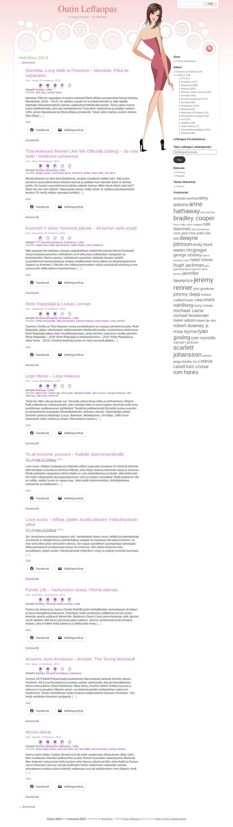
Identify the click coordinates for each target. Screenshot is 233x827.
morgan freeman (116, 393)
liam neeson (99, 393)
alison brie (41, 393)
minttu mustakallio (45, 320)
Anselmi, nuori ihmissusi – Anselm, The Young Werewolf (80, 659)
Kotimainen (70, 242)
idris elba (41, 92)
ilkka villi (72, 749)
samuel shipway (85, 320)
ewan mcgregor (190, 250)
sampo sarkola (117, 749)
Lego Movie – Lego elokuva (52, 376)
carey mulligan (194, 224)
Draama (40, 89)
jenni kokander (100, 749)
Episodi (180, 186)
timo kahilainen (95, 245)
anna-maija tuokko (46, 749)
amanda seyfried (185, 198)
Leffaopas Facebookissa (189, 139)
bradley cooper (193, 218)
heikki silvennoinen (59, 245)
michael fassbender (191, 315)
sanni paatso (102, 320)
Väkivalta (185, 133)
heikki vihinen (78, 245)
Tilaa (179, 160)
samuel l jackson (185, 342)
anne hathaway (188, 208)
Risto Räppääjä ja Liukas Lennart (58, 303)
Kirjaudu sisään (178, 818)
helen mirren (201, 260)
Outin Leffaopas (87, 8)
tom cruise (197, 366)
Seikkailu (185, 122)
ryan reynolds (203, 338)
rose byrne (185, 331)
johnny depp (186, 294)
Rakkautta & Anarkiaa (192, 112)
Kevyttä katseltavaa (47, 170)
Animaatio (40, 390)
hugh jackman (188, 265)
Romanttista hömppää (192, 116)
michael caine (188, 310)
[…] (42, 115)
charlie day (54, 393)
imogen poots (43, 173)
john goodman (203, 289)
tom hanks (185, 372)
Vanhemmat (27, 62)
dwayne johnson (185, 241)
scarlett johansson (187, 351)
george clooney (187, 255)
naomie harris (54, 92)
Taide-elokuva (188, 126)
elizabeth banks (82, 393)
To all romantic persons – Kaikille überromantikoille (74, 454)
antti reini (62, 749)
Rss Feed (209, 48)
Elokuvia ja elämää (46, 460)
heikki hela (41, 245)
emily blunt (202, 244)
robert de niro (206, 320)
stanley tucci (190, 361)
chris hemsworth (200, 229)
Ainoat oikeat (38, 732)
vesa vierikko (117, 320)
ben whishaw (208, 212)
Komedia (185, 102)
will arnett (42, 395)
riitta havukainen (66, 320)
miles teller (97, 173)
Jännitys (40, 673)
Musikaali (185, 109)
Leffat (49, 89)
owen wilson (184, 320)
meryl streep (203, 305)
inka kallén (84, 749)
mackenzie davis (61, 173)
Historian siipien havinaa (59, 603)
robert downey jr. (191, 325)
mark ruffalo (194, 300)
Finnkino (180, 172)
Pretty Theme (162, 818)
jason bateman (193, 269)
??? (38, 242)
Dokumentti (187, 85)
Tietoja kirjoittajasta (186, 61)
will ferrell (53, 395)
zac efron (110, 173)
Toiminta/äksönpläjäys (192, 129)
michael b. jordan (81, 173)
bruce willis (179, 224)
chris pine (180, 233)
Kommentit (32, 140)
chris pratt (67, 393)
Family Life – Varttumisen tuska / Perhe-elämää (71, 589)
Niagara (180, 176)
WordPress (107, 818)
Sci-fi (183, 119)
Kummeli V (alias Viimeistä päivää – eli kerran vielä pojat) (81, 228)
